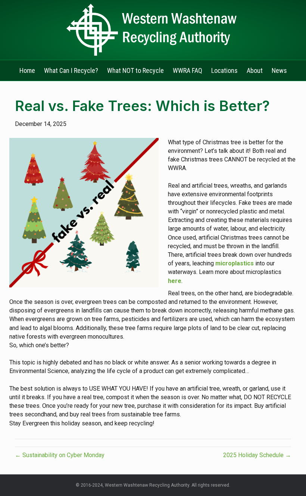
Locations (224, 70)
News (279, 70)
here (174, 280)
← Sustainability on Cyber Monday (59, 455)
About (255, 70)
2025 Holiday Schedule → (257, 455)
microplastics (234, 263)
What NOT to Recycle (135, 70)
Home (27, 70)
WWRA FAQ (187, 70)
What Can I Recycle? (71, 70)
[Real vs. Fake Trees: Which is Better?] (84, 212)
